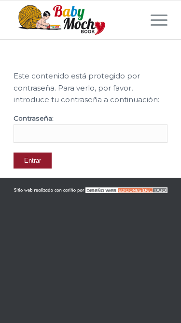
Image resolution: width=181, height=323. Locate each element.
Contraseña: (34, 118)
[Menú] (154, 19)
